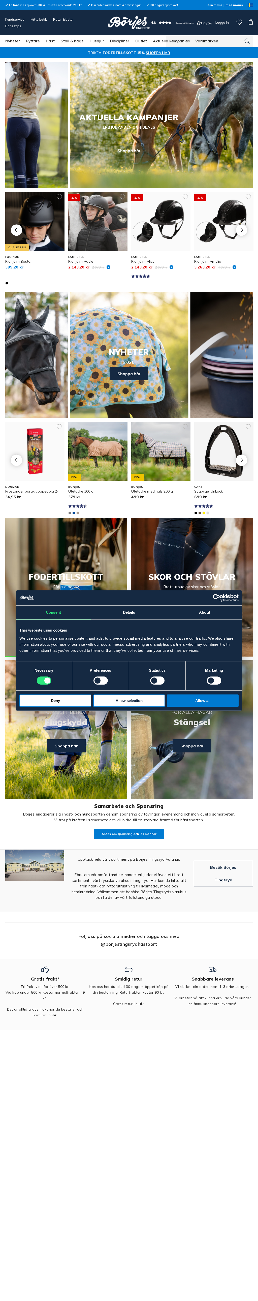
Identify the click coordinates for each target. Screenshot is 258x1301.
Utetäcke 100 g (80, 491)
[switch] (100, 680)
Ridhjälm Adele (80, 261)
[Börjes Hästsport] (129, 22)
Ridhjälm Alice (142, 261)
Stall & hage (72, 41)
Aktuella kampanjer (171, 41)
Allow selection (129, 700)
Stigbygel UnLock (208, 491)
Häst (50, 41)
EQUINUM (12, 257)
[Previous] (16, 230)
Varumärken (206, 41)
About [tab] (204, 612)
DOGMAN (12, 487)
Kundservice (14, 19)
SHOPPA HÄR (158, 52)
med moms (234, 5)
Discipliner (119, 41)
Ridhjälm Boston (19, 261)
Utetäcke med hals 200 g (152, 491)
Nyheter (12, 41)
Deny (55, 700)
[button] (181, 22)
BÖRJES (74, 487)
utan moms (214, 5)
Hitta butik (39, 19)
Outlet (141, 41)
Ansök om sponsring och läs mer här (129, 834)
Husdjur (97, 41)
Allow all (202, 700)
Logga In (221, 22)
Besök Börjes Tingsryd (223, 873)
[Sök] (247, 41)
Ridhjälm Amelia (207, 261)
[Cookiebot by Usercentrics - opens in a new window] (217, 598)
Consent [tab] (53, 612)
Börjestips (13, 26)
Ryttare (33, 41)
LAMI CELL (76, 257)
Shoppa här (129, 150)
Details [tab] (129, 612)
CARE (198, 487)
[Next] (241, 230)
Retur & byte (63, 19)
